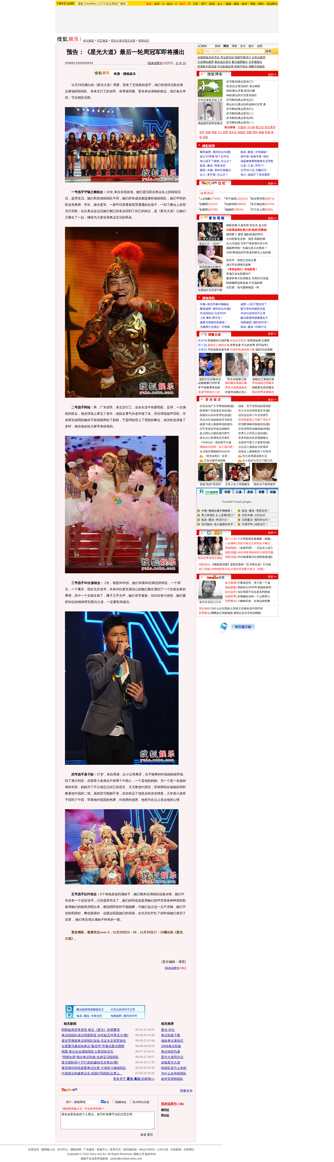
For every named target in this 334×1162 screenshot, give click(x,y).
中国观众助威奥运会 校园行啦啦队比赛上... (92, 1073)
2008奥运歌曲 (171, 1046)
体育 (157, 3)
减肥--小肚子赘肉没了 (254, 304)
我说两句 (272, 3)
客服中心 (102, 1149)
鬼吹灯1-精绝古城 (218, 345)
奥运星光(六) (245, 108)
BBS (261, 3)
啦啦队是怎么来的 (174, 1068)
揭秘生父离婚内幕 (263, 379)
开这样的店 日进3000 (213, 313)
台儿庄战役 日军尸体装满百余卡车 (247, 243)
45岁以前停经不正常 (253, 313)
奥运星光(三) (245, 81)
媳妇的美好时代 (253, 234)
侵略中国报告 (257, 66)
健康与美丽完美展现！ (213, 322)
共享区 (202, 349)
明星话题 (230, 557)
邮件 (244, 3)
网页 (226, 46)
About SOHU (147, 1149)
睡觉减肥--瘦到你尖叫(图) (215, 152)
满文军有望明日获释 (238, 264)
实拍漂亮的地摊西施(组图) (254, 428)
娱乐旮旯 (230, 591)
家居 (212, 3)
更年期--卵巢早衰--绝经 (255, 156)
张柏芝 (241, 132)
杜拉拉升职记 (238, 340)
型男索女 (230, 601)
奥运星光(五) (245, 99)
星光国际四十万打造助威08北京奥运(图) (90, 1062)
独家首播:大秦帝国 (237, 225)
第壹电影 (230, 547)
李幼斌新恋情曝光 (263, 383)
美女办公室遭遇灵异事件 (215, 437)
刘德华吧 (230, 204)
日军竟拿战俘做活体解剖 (215, 428)
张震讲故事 (254, 340)
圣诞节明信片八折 (209, 392)
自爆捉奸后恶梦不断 (210, 290)
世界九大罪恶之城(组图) (252, 433)
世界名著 (235, 345)
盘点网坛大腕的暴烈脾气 (215, 433)
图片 (251, 46)
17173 (101, 3)
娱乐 (169, 3)
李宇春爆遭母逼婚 (209, 387)
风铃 (229, 90)
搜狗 (123, 3)
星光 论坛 (168, 1030)
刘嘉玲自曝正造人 (236, 392)
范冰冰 (233, 132)
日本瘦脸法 (255, 62)
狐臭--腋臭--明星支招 (212, 165)
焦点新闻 (230, 582)
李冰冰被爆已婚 (236, 379)
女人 (220, 3)
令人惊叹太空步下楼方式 (257, 460)
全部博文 (189, 1149)
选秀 (225, 132)
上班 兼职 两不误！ (211, 317)
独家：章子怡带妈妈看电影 (254, 406)
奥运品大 (231, 104)
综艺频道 (102, 40)
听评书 (202, 340)
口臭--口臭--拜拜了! (252, 165)
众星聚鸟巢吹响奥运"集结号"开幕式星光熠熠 (93, 1046)
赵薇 (208, 132)
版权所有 (150, 1154)
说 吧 (221, 183)
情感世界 (230, 596)
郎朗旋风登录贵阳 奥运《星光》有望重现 (91, 1030)
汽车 (195, 3)
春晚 (261, 132)
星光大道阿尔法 (172, 1057)
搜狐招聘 (75, 1149)
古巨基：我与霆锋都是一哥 (242, 287)
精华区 (165, 1109)
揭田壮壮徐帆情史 (210, 379)
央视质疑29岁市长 (208, 57)
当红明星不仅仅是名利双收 (253, 591)
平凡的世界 (248, 345)
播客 (236, 3)
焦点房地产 (113, 3)
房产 (204, 3)
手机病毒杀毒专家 (218, 349)
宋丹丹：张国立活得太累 (241, 260)
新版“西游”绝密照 (210, 484)
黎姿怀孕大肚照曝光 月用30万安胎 (247, 278)
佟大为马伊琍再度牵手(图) (254, 410)
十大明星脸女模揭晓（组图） (255, 538)
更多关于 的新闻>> (134, 1079)
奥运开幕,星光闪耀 (243, 90)
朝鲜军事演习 (243, 57)
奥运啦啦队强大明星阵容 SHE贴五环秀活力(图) (95, 1035)
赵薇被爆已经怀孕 (209, 383)
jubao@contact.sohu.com (126, 1158)
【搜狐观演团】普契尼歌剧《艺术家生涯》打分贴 (241, 564)
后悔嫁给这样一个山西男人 (253, 596)
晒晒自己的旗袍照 (222, 613)
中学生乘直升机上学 (210, 100)
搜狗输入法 (48, 1149)
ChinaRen (90, 3)
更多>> (272, 74)
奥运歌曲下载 (170, 1035)
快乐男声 (270, 127)
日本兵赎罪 (258, 57)
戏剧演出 (204, 564)
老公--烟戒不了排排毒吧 (255, 174)
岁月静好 (231, 81)
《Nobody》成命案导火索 (215, 442)
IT (189, 3)
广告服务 (89, 1149)
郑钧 (255, 132)
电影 (214, 132)
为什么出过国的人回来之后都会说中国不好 (237, 608)
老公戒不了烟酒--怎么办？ (216, 161)
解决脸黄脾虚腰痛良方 (254, 317)
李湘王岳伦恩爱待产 (238, 273)
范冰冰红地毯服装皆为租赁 (216, 419)
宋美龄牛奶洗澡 (207, 66)
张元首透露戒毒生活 (254, 456)
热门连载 (204, 569)
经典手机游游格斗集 (242, 349)
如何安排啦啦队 (172, 1079)
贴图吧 (204, 209)
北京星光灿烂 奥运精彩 (246, 86)
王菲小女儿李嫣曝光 (237, 484)
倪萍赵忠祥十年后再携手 (253, 415)
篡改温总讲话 (222, 62)
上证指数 (205, 198)
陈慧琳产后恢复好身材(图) (216, 410)
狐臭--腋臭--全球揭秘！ (255, 152)
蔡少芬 (260, 127)
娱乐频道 (88, 40)
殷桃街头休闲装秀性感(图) (216, 415)
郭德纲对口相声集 (218, 340)
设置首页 (33, 1149)
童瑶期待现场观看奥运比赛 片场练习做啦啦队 (94, 1068)
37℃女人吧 (258, 209)
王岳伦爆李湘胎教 (215, 460)
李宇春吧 (230, 198)
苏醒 (249, 132)
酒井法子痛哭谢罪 (264, 484)
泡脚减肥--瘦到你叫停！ (255, 322)
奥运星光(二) (245, 113)
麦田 (240, 234)
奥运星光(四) (245, 118)
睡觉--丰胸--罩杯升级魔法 (215, 170)
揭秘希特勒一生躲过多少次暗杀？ (246, 248)
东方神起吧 (258, 204)
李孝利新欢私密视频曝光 (253, 437)
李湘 (267, 132)
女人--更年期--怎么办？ (214, 174)
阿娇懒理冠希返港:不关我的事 (244, 282)
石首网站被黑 (205, 62)
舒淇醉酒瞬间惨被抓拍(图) (254, 424)
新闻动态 (143, 40)
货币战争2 (262, 345)
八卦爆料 (230, 543)
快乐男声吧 (258, 198)
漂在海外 (204, 608)
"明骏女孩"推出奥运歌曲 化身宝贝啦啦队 (90, 1057)
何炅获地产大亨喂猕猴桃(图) (217, 406)
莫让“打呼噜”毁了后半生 (214, 156)
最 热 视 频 (216, 218)
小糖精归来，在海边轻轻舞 (253, 601)
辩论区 (165, 1115)
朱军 (202, 132)
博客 (253, 3)
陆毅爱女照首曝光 (263, 387)
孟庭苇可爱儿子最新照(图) (254, 442)
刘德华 (242, 127)
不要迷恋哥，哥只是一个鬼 (253, 582)
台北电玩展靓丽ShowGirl (215, 451)
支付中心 (62, 1149)
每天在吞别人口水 (210, 602)
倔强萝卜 (231, 234)
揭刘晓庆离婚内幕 (236, 383)
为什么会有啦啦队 (174, 1073)
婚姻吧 (229, 209)
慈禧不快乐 (241, 66)
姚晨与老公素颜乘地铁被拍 (216, 424)
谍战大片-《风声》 (210, 243)
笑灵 (229, 86)
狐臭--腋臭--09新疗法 (254, 326)
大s (220, 132)
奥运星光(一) (245, 122)
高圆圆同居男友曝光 (210, 123)
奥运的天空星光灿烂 (244, 95)
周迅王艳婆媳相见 (236, 387)
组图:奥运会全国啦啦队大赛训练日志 (87, 1051)
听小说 (202, 345)
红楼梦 (266, 340)
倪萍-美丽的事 (256, 238)
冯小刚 (251, 127)
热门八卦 (230, 538)
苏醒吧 (204, 204)
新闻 (217, 46)
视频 (228, 3)
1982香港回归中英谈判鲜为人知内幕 (248, 252)
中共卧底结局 (225, 66)
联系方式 (115, 1149)
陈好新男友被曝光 (263, 392)
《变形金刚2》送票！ (217, 456)
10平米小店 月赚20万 (254, 170)
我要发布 (186, 1091)
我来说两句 (155, 63)
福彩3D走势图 (264, 349)
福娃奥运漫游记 (172, 1040)
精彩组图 (230, 552)
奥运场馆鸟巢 (170, 1051)
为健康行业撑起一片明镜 (215, 326)
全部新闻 (175, 1149)
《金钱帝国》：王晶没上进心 (255, 547)
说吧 (259, 46)
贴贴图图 (230, 587)
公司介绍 (162, 1149)
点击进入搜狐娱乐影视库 (253, 447)
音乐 (243, 46)
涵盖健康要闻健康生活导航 (257, 161)
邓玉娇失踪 (227, 57)
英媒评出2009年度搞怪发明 (254, 587)
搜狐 (80, 3)
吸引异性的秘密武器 (253, 308)
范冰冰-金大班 (258, 225)
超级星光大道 (170, 1062)
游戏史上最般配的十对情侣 (254, 451)
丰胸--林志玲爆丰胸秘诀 (214, 304)
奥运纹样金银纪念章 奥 (252, 104)
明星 (205, 137)
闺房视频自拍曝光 (210, 267)
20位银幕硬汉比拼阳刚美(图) (254, 557)
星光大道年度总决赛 (123, 40)
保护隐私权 (130, 1149)
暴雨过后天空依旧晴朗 (247, 613)
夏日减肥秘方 (240, 62)
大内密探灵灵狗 (235, 238)
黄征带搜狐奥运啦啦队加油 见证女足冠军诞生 (94, 1040)
